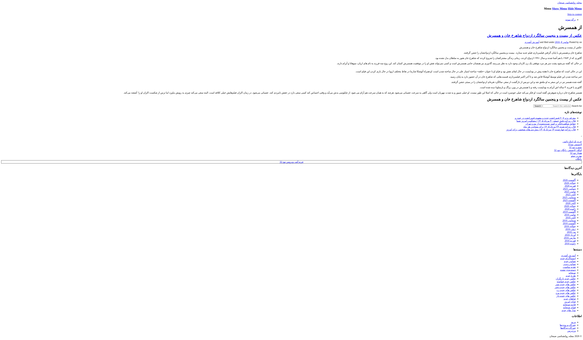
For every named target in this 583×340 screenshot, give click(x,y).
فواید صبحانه (569, 307)
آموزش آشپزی (532, 42)
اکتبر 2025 (571, 194)
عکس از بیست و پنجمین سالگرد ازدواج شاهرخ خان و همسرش (534, 35)
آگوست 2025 (569, 200)
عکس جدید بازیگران (566, 278)
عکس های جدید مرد (566, 293)
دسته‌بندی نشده (568, 270)
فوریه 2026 (570, 186)
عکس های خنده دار (566, 296)
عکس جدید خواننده (566, 281)
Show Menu (559, 8)
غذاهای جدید (570, 299)
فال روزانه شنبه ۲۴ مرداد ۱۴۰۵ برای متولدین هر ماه (549, 126)
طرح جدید (571, 275)
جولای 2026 (570, 183)
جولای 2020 (570, 206)
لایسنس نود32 (575, 144)
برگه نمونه (570, 19)
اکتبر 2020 (571, 203)
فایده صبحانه (569, 304)
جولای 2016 (570, 226)
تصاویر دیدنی (569, 264)
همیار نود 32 (576, 153)
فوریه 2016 (570, 240)
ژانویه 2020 (570, 209)
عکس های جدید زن (566, 290)
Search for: (576, 106)
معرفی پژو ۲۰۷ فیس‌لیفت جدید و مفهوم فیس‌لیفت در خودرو (545, 118)
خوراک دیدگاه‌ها (568, 328)
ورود (573, 322)
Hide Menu (575, 8)
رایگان (578, 159)
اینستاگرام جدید (568, 258)
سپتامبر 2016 (569, 220)
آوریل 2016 (570, 235)
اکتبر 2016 (571, 217)
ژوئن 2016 (570, 229)
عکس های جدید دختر (565, 287)
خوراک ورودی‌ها (568, 325)
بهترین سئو (576, 156)
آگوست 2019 (569, 212)
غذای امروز (570, 301)
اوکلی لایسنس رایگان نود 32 (568, 150)
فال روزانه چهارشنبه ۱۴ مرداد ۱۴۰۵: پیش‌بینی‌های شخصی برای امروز (541, 129)
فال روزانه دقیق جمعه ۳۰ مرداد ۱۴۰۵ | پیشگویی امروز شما (546, 121)
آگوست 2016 (569, 223)
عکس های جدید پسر (565, 284)
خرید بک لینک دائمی (572, 141)
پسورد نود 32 (575, 147)
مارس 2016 (570, 237)
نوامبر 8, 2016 (562, 42)
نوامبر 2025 (570, 191)
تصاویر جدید (570, 261)
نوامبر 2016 (570, 214)
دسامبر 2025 (569, 188)
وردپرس (571, 331)
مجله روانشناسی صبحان (569, 2)
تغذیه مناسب (569, 267)
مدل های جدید (569, 310)
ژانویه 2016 (570, 243)
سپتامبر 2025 (569, 197)
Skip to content (574, 14)
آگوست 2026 (569, 180)
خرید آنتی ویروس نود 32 (291, 162)
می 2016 (571, 232)
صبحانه (572, 273)
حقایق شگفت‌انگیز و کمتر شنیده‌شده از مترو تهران (550, 123)
